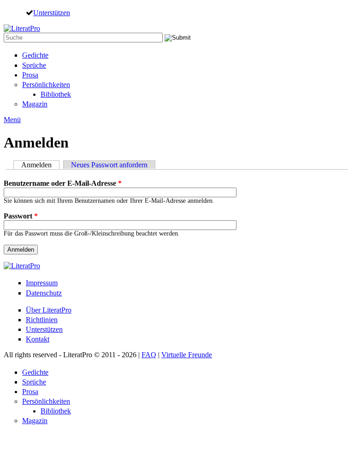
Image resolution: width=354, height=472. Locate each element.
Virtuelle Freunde (186, 355)
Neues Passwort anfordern (109, 165)
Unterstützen (51, 12)
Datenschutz (44, 293)
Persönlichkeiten (46, 84)
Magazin (34, 104)
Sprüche (34, 65)
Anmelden (40, 165)
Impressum (42, 283)
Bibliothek (56, 94)
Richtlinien (42, 320)
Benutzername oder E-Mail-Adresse (63, 183)
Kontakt (37, 339)
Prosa (30, 75)
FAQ (149, 355)
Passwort (21, 216)
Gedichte (35, 55)
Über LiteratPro (48, 310)
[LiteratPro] (22, 28)
